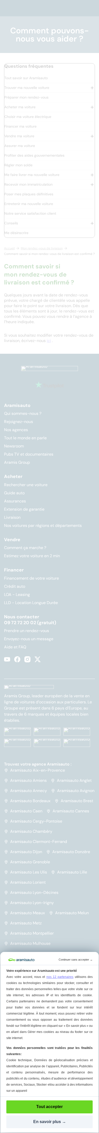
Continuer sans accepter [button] (76, 959)
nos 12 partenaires (60, 977)
